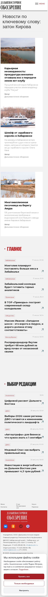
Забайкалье (10, 260)
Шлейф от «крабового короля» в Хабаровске (18, 134)
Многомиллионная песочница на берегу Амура (17, 205)
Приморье (10, 297)
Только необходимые (24, 583)
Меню (3, 504)
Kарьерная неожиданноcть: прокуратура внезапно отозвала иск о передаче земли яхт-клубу (20, 74)
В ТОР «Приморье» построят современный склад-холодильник (22, 305)
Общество (10, 316)
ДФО (7, 411)
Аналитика (10, 395)
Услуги (34, 504)
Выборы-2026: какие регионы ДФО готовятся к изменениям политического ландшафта (23, 419)
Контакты (4, 507)
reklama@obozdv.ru (10, 550)
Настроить (24, 590)
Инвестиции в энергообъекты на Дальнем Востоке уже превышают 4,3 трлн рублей (23, 468)
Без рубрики (11, 337)
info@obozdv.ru (32, 545)
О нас (18, 504)
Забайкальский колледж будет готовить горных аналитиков (20, 287)
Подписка (35, 507)
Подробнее (24, 569)
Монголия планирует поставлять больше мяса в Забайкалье (21, 268)
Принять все (24, 576)
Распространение (21, 507)
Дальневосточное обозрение (16, 96)
